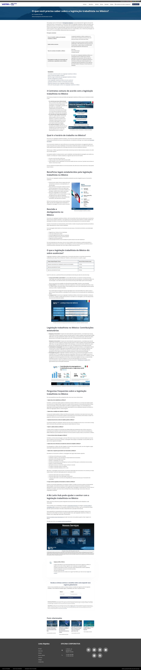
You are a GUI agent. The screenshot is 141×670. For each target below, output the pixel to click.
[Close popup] (94, 288)
